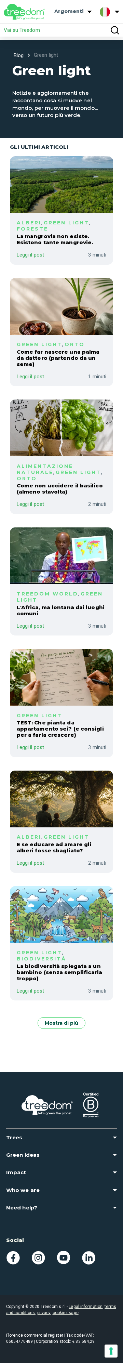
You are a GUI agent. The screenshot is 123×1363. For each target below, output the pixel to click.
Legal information (85, 1306)
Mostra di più (61, 1023)
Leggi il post (30, 255)
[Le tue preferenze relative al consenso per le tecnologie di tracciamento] (111, 1351)
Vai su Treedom (22, 30)
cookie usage (66, 1312)
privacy (44, 1312)
